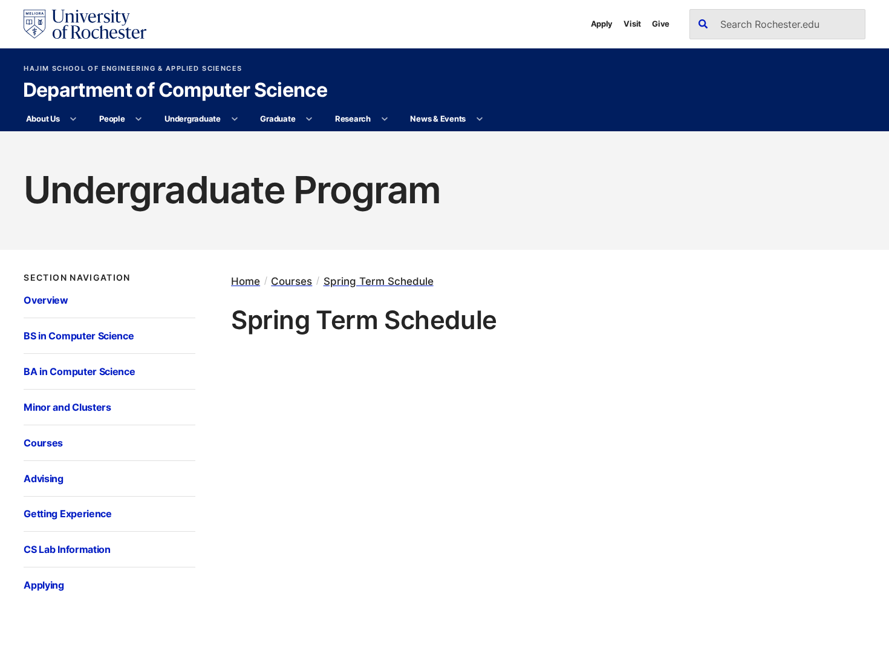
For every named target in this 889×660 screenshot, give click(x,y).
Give (660, 23)
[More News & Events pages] (479, 119)
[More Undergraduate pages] (234, 119)
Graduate (277, 118)
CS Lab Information (67, 549)
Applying (43, 585)
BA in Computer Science (79, 371)
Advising (43, 478)
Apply (602, 23)
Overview (46, 300)
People (112, 118)
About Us (43, 118)
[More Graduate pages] (309, 119)
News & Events (438, 118)
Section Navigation (77, 277)
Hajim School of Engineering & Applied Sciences (133, 68)
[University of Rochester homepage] (85, 24)
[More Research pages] (384, 119)
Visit (632, 23)
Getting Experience (67, 513)
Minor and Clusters (67, 407)
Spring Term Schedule (379, 281)
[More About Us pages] (73, 119)
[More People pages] (139, 119)
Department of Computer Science (175, 91)
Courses (43, 442)
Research (353, 118)
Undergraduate (192, 118)
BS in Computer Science (79, 335)
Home (245, 281)
